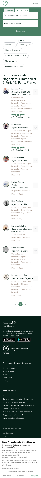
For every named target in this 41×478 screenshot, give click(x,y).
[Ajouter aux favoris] (35, 92)
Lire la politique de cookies (10, 468)
